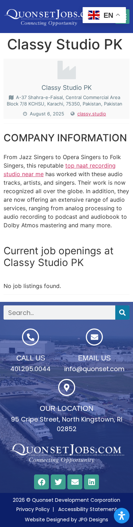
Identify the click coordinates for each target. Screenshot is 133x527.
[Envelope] (74, 481)
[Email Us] (94, 337)
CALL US (30, 358)
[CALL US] (30, 337)
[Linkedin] (91, 481)
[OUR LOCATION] (66, 387)
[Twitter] (58, 481)
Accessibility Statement (87, 509)
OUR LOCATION (66, 408)
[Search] (122, 312)
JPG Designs (93, 519)
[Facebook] (41, 481)
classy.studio (91, 113)
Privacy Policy (33, 509)
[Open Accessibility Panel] (121, 515)
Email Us (94, 358)
